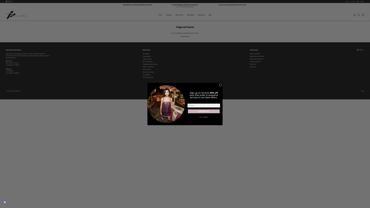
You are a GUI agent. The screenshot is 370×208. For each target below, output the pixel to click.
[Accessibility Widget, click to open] (4, 202)
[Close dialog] (220, 85)
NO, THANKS (204, 117)
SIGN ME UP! (203, 111)
